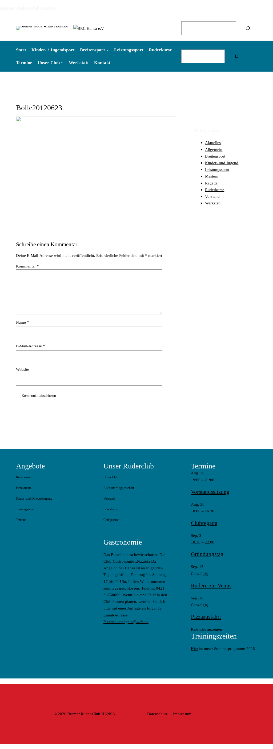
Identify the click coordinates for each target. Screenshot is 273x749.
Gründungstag (207, 554)
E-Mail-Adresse (30, 346)
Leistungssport (217, 169)
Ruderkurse (214, 189)
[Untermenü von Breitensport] (107, 50)
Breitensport (215, 156)
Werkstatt (212, 203)
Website (22, 369)
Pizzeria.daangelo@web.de (125, 621)
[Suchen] (248, 28)
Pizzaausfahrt (206, 617)
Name (22, 322)
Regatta (211, 183)
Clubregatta (204, 523)
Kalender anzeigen (206, 629)
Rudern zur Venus (211, 585)
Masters (211, 176)
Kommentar (27, 266)
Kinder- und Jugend (221, 162)
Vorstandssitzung (210, 492)
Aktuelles (213, 142)
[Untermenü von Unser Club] (62, 62)
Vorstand (212, 196)
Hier (194, 648)
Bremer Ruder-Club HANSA (28, 8)
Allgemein (213, 149)
